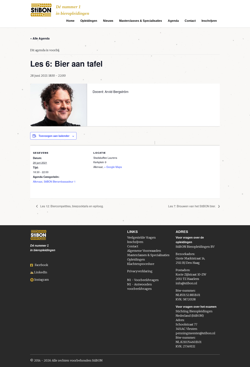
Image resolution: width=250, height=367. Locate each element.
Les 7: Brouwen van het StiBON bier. (192, 206)
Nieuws (108, 20)
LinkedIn (40, 272)
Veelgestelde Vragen (141, 237)
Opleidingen (88, 20)
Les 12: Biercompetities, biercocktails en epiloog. (72, 206)
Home (70, 20)
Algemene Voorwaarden (144, 250)
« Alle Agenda (40, 38)
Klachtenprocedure (140, 264)
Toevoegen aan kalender (54, 136)
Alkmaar (37, 181)
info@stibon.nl (186, 283)
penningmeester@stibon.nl (195, 333)
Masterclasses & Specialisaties (140, 20)
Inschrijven (209, 20)
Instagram (41, 279)
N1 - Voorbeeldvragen (143, 280)
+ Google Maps (113, 167)
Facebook (41, 265)
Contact (190, 20)
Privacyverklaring (139, 271)
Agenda (173, 20)
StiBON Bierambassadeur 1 (60, 181)
